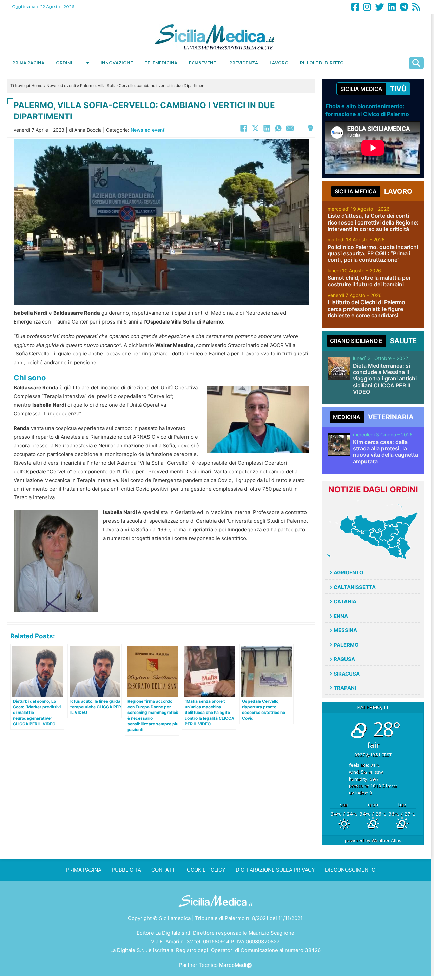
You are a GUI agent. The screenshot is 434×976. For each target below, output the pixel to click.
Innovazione (117, 62)
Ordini (64, 62)
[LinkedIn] (267, 128)
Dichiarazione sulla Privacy (275, 869)
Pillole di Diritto (322, 62)
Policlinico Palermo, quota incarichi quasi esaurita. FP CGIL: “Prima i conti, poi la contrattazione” (373, 253)
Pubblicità (126, 869)
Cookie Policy (206, 869)
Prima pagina (28, 62)
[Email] (290, 128)
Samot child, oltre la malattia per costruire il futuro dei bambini (369, 281)
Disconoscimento (350, 869)
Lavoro (279, 62)
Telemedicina (160, 62)
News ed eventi (61, 85)
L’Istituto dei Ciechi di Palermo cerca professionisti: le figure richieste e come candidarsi (366, 308)
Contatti (164, 869)
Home (36, 85)
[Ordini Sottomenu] (88, 63)
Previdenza (243, 62)
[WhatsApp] (278, 128)
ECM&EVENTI (203, 62)
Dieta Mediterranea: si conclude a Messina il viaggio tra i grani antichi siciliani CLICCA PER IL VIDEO (385, 378)
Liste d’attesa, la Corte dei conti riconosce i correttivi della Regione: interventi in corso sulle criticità (373, 222)
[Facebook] (244, 128)
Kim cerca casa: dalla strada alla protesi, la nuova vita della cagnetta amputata (385, 451)
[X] (255, 128)
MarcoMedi (235, 965)
